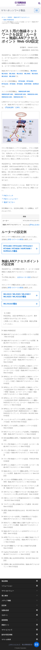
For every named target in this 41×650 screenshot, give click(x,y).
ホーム (4, 17)
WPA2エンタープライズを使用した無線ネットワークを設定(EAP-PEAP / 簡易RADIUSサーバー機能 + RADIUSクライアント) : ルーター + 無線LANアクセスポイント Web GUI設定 (21, 401)
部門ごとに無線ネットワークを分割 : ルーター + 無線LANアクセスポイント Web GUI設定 (21, 466)
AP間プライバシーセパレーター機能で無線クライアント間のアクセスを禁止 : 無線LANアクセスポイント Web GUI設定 (21, 539)
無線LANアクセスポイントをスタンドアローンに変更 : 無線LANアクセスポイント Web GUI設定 (21, 487)
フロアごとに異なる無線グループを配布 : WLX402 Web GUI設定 (20, 505)
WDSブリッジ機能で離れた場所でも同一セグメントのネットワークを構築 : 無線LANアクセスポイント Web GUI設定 (21, 525)
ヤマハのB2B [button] (6, 639)
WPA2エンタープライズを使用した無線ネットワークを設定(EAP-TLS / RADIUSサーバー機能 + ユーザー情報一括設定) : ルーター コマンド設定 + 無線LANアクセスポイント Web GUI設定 (21, 390)
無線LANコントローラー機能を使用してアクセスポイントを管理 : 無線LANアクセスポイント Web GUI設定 (21, 473)
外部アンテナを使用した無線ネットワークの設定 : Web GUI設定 (20, 427)
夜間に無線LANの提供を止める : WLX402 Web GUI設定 (21, 512)
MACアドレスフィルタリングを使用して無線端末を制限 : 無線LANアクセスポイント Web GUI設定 (21, 433)
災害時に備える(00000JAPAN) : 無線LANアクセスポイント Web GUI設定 (21, 565)
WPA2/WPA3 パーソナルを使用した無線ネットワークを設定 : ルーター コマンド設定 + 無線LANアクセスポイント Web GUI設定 (21, 349)
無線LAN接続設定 (8, 19)
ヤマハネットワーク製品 (13, 10)
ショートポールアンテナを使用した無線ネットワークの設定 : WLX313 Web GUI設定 (21, 421)
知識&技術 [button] (5, 610)
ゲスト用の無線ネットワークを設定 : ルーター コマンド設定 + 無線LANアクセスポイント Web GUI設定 (21, 452)
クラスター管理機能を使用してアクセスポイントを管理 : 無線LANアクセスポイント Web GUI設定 (21, 481)
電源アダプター (9, 202)
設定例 (10, 17)
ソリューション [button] (7, 586)
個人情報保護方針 (27, 644)
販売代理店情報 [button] (7, 634)
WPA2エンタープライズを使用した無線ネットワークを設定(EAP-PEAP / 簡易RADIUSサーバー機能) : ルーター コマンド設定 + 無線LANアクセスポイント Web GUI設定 (21, 369)
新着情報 (5, 620)
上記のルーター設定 (24, 277)
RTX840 (12, 84)
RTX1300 (21, 81)
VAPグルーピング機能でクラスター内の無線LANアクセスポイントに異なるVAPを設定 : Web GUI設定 (20, 493)
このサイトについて (14, 644)
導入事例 (5, 595)
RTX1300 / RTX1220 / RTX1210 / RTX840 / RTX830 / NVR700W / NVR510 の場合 (18, 248)
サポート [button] (5, 615)
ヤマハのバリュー (8, 591)
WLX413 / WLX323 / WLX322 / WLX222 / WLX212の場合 (17, 295)
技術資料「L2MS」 (14, 107)
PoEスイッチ (8, 195)
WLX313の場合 (10, 304)
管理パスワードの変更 (15, 239)
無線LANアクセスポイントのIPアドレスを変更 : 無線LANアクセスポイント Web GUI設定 (20, 342)
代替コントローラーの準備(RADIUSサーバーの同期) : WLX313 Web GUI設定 (21, 499)
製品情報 (5, 581)
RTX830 (20, 84)
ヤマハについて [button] (7, 630)
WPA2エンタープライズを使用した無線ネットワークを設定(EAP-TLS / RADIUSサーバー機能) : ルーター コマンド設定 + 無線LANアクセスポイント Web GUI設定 (21, 380)
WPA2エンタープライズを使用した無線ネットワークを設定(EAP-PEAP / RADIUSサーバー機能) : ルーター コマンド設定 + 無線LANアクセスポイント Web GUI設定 (21, 358)
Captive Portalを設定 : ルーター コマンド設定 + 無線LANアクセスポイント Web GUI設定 (20, 553)
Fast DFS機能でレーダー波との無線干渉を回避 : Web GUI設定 (20, 547)
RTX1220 (30, 81)
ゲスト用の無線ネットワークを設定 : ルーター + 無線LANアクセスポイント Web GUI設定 (21, 445)
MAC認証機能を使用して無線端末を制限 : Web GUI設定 (21, 439)
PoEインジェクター (11, 199)
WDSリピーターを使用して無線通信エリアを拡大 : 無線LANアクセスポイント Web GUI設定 (20, 518)
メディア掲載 (6, 600)
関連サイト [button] (5, 625)
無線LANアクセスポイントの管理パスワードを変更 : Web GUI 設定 (21, 335)
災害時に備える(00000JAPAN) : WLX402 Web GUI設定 (20, 559)
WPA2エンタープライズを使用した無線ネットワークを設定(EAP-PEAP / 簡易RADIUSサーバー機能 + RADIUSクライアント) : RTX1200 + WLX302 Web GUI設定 (20, 412)
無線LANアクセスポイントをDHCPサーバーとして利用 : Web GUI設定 (20, 532)
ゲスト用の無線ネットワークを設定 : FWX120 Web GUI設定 (21, 460)
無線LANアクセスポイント (22, 17)
